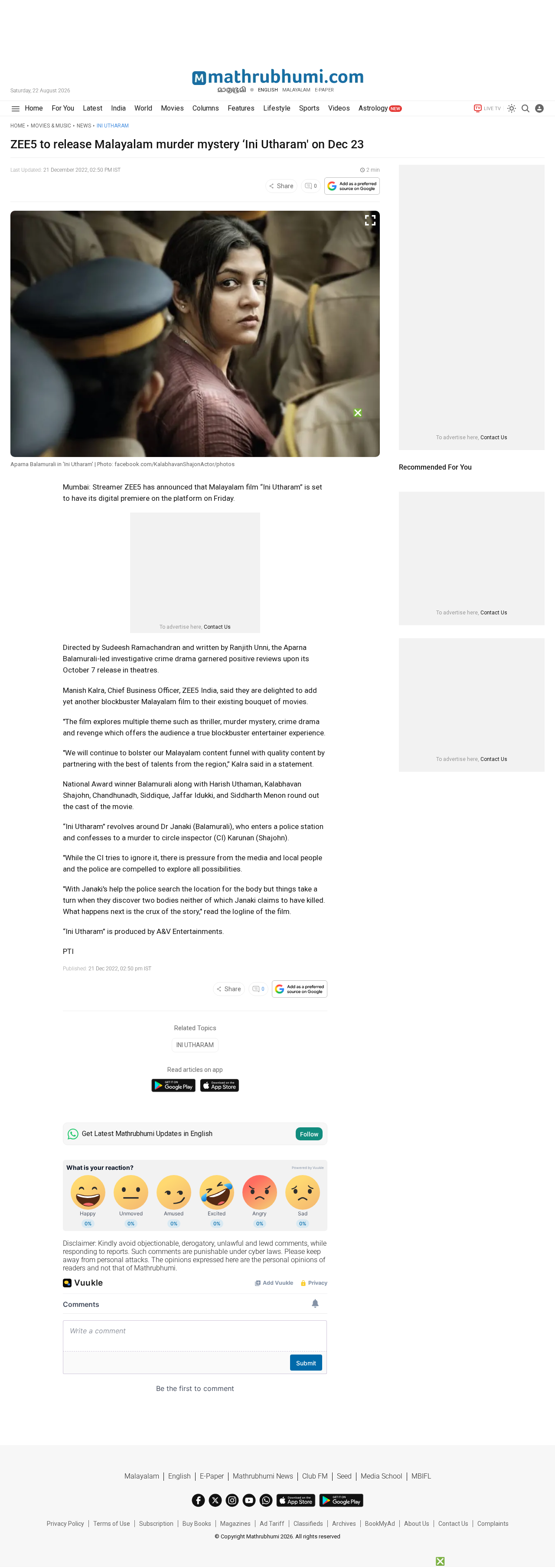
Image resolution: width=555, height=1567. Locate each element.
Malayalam (296, 90)
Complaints (493, 1523)
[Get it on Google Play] (173, 1085)
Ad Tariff (272, 1523)
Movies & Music (51, 125)
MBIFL (421, 1476)
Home (17, 125)
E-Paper (212, 1476)
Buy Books (197, 1523)
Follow (309, 1134)
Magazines (235, 1523)
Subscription (156, 1523)
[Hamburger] (15, 109)
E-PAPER (324, 90)
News (84, 125)
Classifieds (308, 1523)
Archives (344, 1523)
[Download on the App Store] (219, 1085)
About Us (416, 1523)
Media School (381, 1476)
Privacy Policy (65, 1523)
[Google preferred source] (352, 186)
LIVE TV (492, 108)
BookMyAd (380, 1523)
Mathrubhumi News (263, 1476)
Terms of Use (111, 1523)
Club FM (315, 1476)
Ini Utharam (113, 125)
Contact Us (217, 627)
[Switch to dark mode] (511, 108)
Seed (344, 1476)
